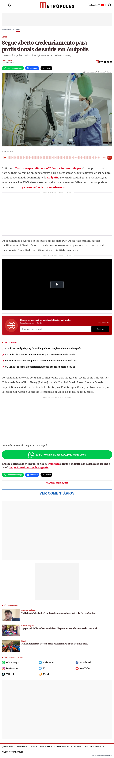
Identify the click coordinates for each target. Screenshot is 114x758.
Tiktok (10, 674)
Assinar (100, 329)
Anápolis (52, 177)
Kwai (46, 674)
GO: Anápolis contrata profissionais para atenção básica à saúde (40, 366)
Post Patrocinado (93, 747)
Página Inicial (6, 29)
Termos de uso (62, 747)
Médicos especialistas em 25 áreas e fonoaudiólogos (48, 168)
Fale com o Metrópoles (12, 752)
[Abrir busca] (109, 5)
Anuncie (77, 747)
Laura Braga (7, 60)
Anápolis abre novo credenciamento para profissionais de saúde (40, 354)
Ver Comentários (57, 493)
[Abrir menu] (4, 5)
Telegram (54, 463)
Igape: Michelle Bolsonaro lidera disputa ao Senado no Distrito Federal (59, 628)
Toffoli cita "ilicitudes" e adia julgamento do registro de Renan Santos (58, 613)
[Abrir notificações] (9, 5)
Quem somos (7, 747)
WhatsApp (12, 662)
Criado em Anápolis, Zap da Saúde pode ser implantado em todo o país (43, 348)
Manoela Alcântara (28, 610)
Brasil (18, 29)
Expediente (22, 747)
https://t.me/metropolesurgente (29, 467)
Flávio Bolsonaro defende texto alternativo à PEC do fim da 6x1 (54, 643)
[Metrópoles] (57, 5)
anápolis (50, 483)
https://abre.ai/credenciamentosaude (41, 187)
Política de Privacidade (41, 747)
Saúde (65, 483)
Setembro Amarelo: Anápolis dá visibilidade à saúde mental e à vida (41, 360)
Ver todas (102, 323)
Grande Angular (27, 626)
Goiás (58, 483)
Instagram (12, 668)
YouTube (85, 668)
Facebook (85, 662)
